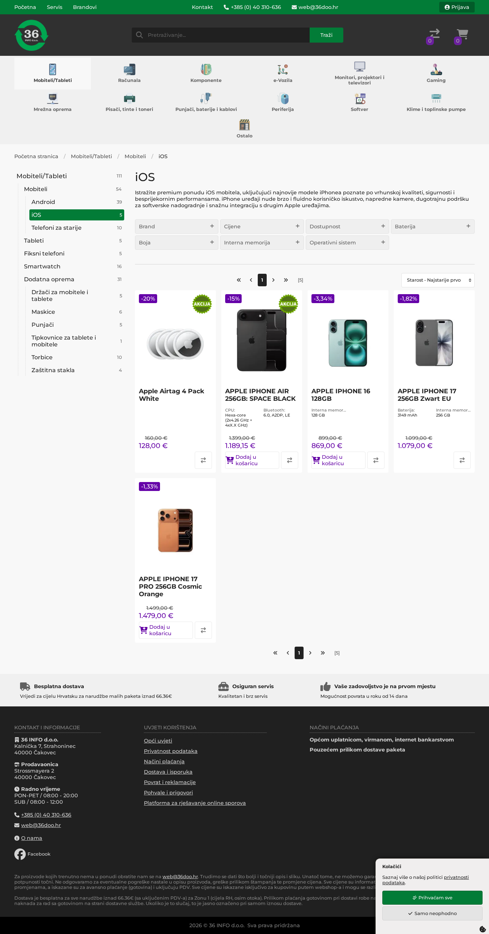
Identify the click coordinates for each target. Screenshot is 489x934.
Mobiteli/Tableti (91, 156)
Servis (54, 7)
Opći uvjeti (158, 741)
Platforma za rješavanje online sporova (195, 803)
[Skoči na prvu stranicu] (239, 280)
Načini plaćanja (164, 761)
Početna (25, 7)
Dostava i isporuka (168, 772)
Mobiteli (135, 156)
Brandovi (85, 7)
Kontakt (202, 7)
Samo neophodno (436, 913)
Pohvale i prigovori (168, 792)
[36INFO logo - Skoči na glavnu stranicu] (31, 35)
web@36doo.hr (180, 876)
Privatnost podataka (171, 751)
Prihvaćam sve (435, 897)
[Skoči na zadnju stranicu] (286, 280)
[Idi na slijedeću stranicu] (273, 280)
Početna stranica (36, 156)
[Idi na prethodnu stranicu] (251, 280)
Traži (326, 35)
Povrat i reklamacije (170, 782)
